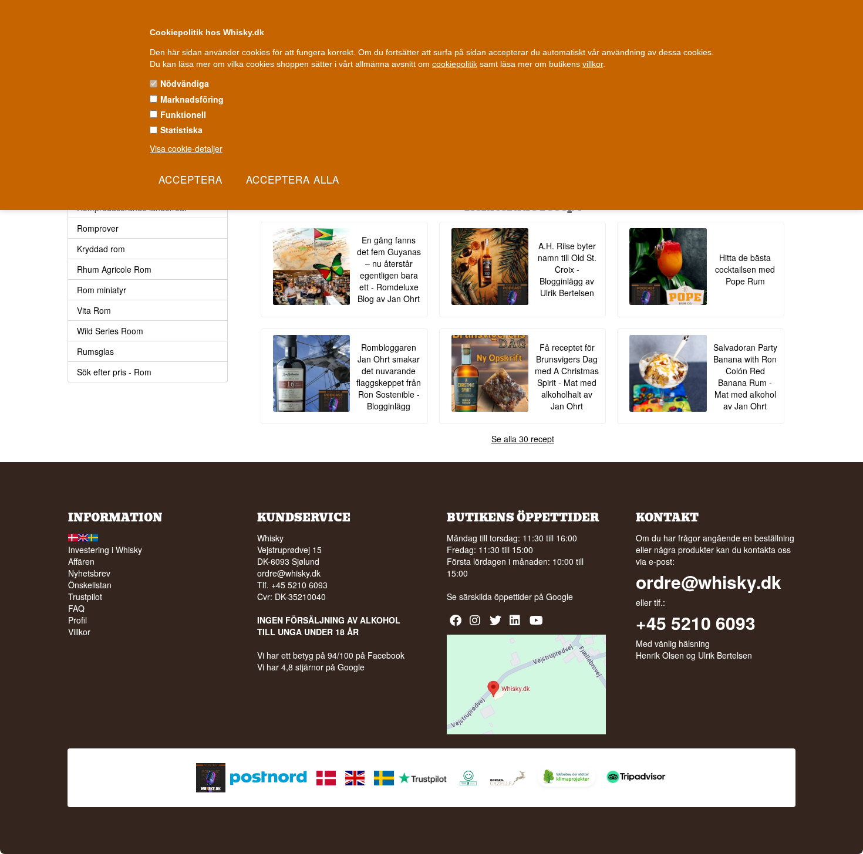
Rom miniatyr (101, 290)
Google (559, 596)
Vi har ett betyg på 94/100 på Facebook (330, 655)
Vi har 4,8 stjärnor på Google (311, 667)
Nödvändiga (184, 83)
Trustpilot (85, 596)
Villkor (79, 632)
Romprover (98, 228)
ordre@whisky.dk (289, 573)
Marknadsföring (192, 99)
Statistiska (181, 129)
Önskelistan (90, 585)
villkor (592, 64)
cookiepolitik (454, 64)
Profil (77, 620)
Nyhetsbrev (89, 573)
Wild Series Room (110, 331)
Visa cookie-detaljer (186, 148)
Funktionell (183, 114)
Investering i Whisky (105, 549)
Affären (81, 561)
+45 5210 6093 (696, 623)
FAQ (76, 608)
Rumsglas (95, 351)
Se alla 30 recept (522, 439)
